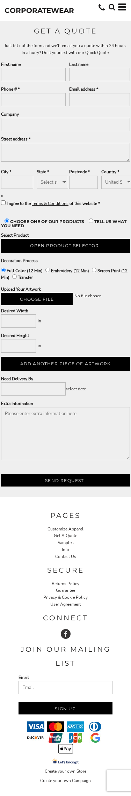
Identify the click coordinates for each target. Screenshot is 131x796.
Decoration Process (19, 260)
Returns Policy (65, 584)
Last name (78, 64)
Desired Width (14, 311)
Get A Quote (65, 535)
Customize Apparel (65, 529)
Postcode (78, 172)
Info (65, 549)
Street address (14, 139)
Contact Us (65, 556)
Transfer (25, 277)
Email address (82, 89)
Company (10, 114)
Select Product (15, 235)
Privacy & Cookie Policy (65, 597)
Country (108, 172)
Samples (66, 542)
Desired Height (15, 335)
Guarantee (65, 590)
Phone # (9, 89)
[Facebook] (66, 634)
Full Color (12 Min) (25, 271)
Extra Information (17, 403)
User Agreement (65, 604)
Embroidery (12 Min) (70, 271)
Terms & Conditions (50, 203)
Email (24, 677)
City (4, 172)
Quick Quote (97, 52)
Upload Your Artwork (21, 289)
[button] (111, 6)
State (41, 172)
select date (76, 389)
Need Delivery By (17, 379)
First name (11, 64)
